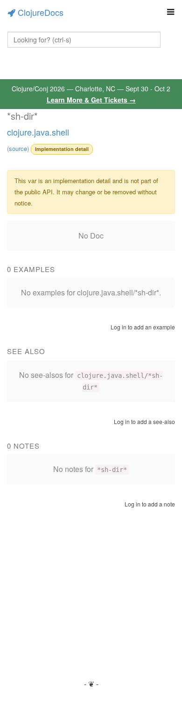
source (18, 148)
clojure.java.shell (38, 132)
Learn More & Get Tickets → (91, 99)
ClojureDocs (40, 12)
